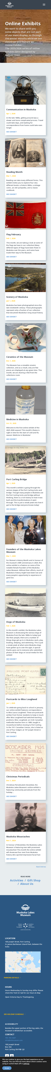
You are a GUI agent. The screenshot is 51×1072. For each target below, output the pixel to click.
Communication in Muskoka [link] (21, 109)
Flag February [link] (13, 234)
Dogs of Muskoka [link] (15, 621)
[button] (44, 6)
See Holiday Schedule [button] (14, 1014)
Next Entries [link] (41, 867)
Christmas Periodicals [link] (18, 776)
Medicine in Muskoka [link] (17, 419)
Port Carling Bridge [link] (16, 479)
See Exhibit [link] (11, 132)
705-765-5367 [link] (10, 1038)
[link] (10, 4)
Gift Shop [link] (33, 880)
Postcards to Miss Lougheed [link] (21, 699)
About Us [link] (26, 884)
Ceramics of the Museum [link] (19, 356)
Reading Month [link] (14, 172)
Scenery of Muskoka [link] (17, 296)
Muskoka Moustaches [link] (18, 836)
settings (26, 1064)
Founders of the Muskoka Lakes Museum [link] (23, 550)
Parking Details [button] (11, 977)
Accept (7, 1068)
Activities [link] (16, 880)
